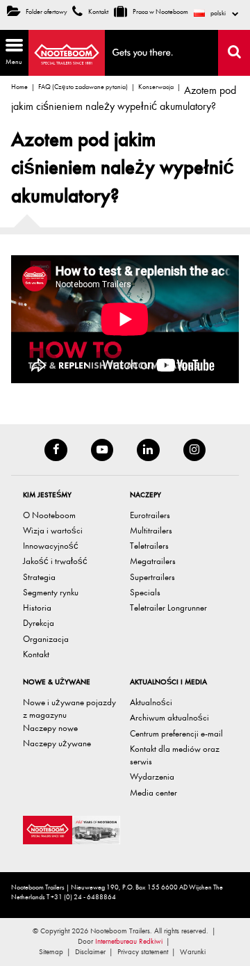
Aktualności (151, 702)
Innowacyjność (50, 545)
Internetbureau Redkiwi (128, 941)
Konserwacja (156, 87)
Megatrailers (153, 561)
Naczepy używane (57, 743)
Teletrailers (149, 545)
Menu (11, 51)
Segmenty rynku (50, 592)
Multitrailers (151, 530)
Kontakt (97, 12)
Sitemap (51, 951)
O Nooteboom (49, 515)
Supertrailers (152, 577)
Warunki (193, 951)
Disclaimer (90, 951)
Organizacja (46, 639)
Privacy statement (142, 951)
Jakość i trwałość (55, 561)
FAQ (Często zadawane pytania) (83, 87)
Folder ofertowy (46, 12)
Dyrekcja (38, 623)
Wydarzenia (152, 776)
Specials (145, 592)
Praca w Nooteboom (159, 12)
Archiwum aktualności (169, 717)
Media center (153, 792)
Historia (37, 607)
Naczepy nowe (50, 728)
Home (19, 87)
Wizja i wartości (53, 530)
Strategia (39, 577)
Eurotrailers (150, 515)
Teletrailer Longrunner (168, 607)
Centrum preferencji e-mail (176, 733)
